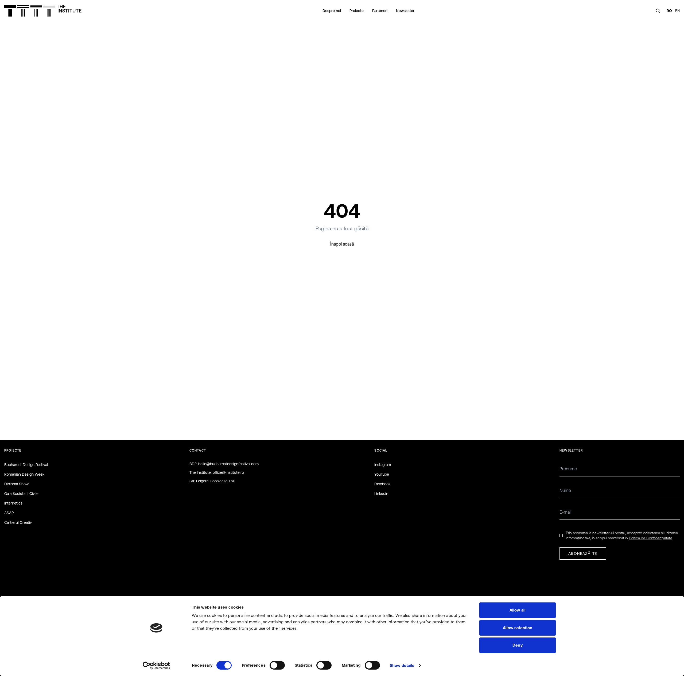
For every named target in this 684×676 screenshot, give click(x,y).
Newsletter (405, 11)
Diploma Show (16, 484)
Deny (517, 645)
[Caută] (657, 10)
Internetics (13, 503)
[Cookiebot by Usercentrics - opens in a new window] (156, 666)
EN (677, 11)
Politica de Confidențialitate (650, 538)
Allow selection (518, 627)
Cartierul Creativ (18, 522)
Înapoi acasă (342, 244)
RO (669, 11)
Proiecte (356, 11)
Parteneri (379, 11)
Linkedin (381, 493)
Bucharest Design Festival (26, 465)
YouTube (381, 474)
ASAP (9, 513)
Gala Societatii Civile (21, 493)
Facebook (382, 484)
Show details (402, 665)
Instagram (382, 465)
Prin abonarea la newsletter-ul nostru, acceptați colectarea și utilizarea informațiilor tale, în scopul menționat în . (622, 535)
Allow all (518, 610)
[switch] (277, 665)
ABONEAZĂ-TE (582, 553)
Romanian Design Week (24, 474)
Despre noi (331, 11)
